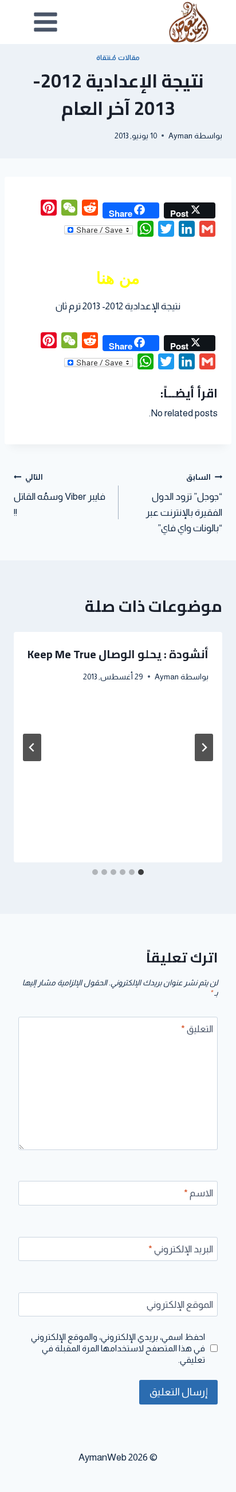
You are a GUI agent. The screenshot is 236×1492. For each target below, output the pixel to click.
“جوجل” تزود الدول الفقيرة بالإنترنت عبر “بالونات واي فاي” (183, 503)
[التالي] (32, 747)
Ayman (180, 136)
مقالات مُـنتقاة (118, 58)
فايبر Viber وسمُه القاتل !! (59, 495)
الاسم (198, 1193)
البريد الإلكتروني (180, 1249)
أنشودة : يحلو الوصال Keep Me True (118, 654)
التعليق (197, 1029)
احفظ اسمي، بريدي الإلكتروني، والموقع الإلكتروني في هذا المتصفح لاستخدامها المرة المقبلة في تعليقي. (118, 1348)
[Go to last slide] (204, 747)
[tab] (141, 872)
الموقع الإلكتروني (180, 1304)
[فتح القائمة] (45, 21)
